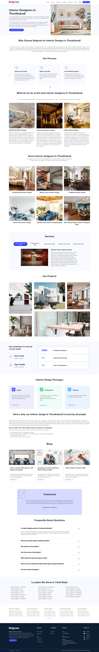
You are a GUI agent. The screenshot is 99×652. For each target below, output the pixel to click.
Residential (39, 633)
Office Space (39, 641)
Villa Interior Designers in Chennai (49, 614)
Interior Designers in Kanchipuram (74, 594)
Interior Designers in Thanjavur (45, 596)
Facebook (88, 635)
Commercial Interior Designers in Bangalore (67, 612)
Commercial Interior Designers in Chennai (66, 614)
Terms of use (18, 650)
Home (48, 2)
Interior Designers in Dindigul (45, 592)
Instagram (88, 637)
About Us (52, 631)
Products (70, 2)
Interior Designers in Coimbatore (18, 598)
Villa (38, 635)
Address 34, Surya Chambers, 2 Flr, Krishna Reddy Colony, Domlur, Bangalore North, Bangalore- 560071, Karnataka (69, 642)
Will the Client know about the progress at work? (34, 558)
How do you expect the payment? (30, 569)
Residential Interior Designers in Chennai (15, 614)
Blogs (80, 2)
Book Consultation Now (16, 30)
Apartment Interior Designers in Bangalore (33, 612)
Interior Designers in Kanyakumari (74, 590)
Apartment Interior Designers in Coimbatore (34, 615)
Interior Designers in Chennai (45, 598)
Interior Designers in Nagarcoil (73, 596)
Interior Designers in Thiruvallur (73, 589)
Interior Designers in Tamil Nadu (18, 587)
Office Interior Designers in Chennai (83, 614)
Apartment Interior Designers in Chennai (33, 614)
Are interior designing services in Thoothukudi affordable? (36, 528)
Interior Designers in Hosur (72, 587)
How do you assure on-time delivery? (31, 552)
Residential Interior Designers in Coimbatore (16, 615)
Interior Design (40, 631)
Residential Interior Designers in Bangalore (15, 612)
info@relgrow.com (65, 637)
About (52, 2)
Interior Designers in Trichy (44, 589)
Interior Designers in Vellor (17, 589)
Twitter (87, 638)
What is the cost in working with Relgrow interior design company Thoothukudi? (42, 563)
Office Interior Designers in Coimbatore (84, 615)
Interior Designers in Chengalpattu (74, 592)
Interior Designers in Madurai (17, 596)
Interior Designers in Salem (44, 594)
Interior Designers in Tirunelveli (18, 594)
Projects (64, 2)
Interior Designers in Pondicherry (46, 590)
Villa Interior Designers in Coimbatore (50, 615)
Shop (75, 2)
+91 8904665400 (65, 633)
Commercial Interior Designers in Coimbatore (67, 615)
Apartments (39, 637)
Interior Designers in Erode (17, 592)
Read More (13, 479)
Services (58, 2)
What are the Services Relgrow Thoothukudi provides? (35, 540)
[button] (89, 76)
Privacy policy (11, 650)
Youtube (87, 633)
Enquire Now (15, 405)
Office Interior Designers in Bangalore (84, 612)
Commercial (39, 639)
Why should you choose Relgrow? (30, 546)
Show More (49, 618)
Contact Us (86, 2)
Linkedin (87, 631)
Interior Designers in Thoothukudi (46, 587)
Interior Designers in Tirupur (17, 590)
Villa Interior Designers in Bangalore (50, 612)
